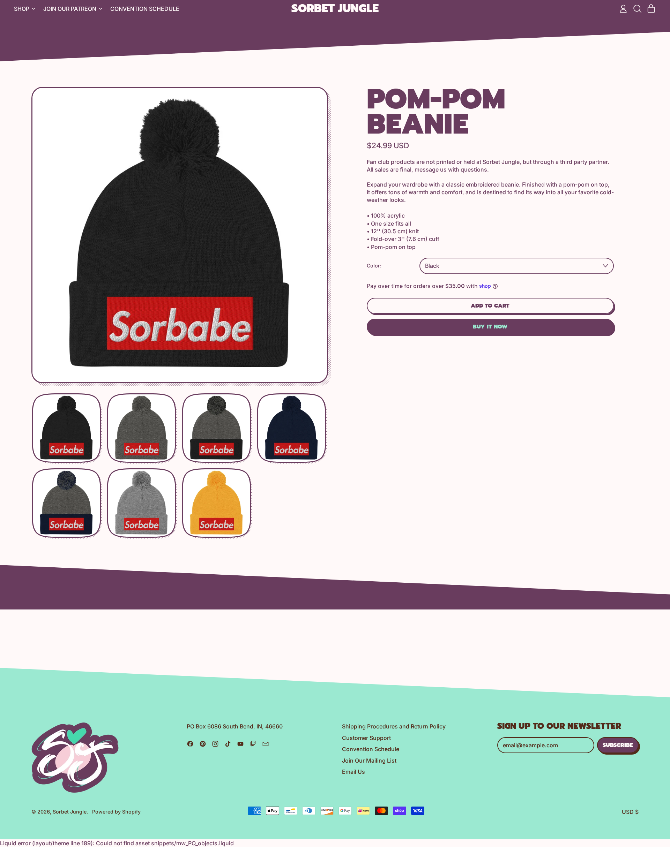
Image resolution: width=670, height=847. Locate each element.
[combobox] (516, 266)
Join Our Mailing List (369, 760)
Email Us (353, 771)
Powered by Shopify (116, 812)
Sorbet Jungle (335, 9)
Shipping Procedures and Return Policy (394, 726)
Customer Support (366, 737)
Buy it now (490, 327)
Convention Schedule (144, 8)
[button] (637, 9)
